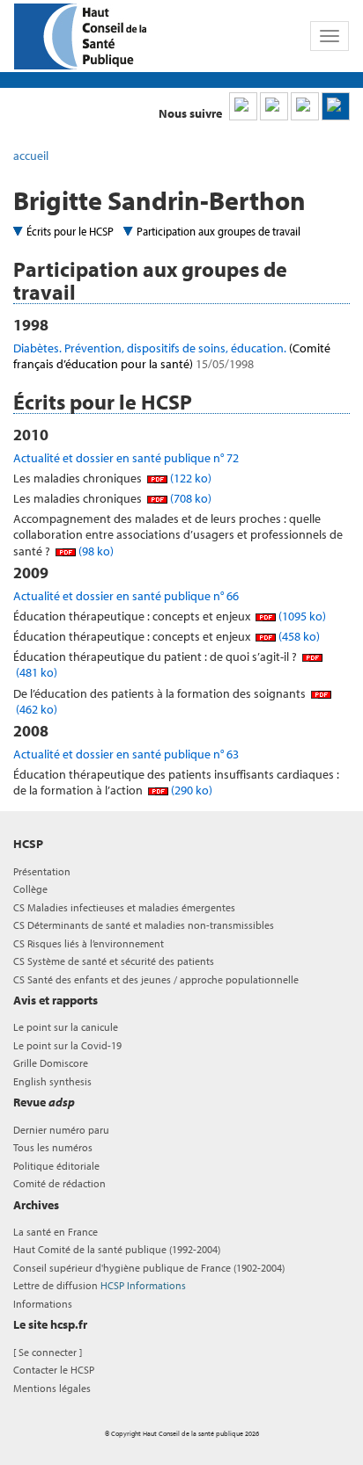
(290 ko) (190, 790)
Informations (42, 1303)
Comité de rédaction (59, 1183)
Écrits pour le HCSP (70, 231)
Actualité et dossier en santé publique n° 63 (126, 754)
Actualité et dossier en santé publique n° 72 (126, 458)
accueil (30, 155)
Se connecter (48, 1352)
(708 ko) (189, 498)
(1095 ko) (301, 616)
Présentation (41, 871)
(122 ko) (189, 478)
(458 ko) (298, 636)
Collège (30, 889)
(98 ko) (95, 551)
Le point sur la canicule (65, 1026)
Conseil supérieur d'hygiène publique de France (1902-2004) (149, 1267)
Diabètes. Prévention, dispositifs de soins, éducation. (171, 356)
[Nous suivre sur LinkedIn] (243, 106)
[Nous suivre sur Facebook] (305, 106)
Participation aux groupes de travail (218, 231)
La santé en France (55, 1231)
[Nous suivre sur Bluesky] (274, 106)
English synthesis (52, 1081)
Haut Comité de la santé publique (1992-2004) (116, 1249)
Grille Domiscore (50, 1063)
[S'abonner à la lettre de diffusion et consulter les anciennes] (336, 106)
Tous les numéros (53, 1147)
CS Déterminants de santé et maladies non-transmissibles (143, 925)
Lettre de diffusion (99, 1285)
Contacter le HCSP (53, 1369)
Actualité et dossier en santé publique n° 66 (126, 596)
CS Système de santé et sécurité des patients (113, 961)
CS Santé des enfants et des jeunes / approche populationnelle (156, 979)
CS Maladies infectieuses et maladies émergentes (124, 907)
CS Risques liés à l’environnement (88, 943)
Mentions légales (52, 1388)
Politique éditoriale (56, 1165)
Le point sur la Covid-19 (67, 1045)
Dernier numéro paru (61, 1129)
